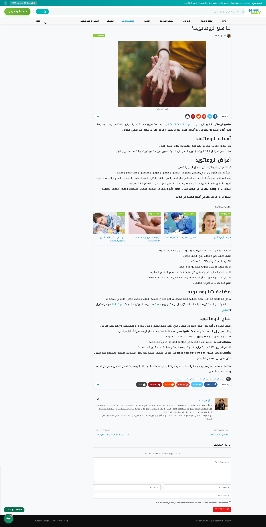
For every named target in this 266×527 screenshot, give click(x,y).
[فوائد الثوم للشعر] (215, 223)
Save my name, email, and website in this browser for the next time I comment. (191, 502)
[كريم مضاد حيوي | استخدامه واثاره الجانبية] (144, 223)
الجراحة (147, 21)
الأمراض (186, 21)
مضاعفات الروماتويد (175, 378)
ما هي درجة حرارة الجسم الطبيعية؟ (112, 434)
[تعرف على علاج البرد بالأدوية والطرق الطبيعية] (109, 223)
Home (223, 21)
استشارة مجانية (16, 11)
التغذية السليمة (166, 21)
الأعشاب (110, 21)
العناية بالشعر (225, 213)
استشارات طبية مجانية (89, 21)
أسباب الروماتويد (218, 378)
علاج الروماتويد (190, 378)
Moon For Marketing (59, 521)
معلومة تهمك (127, 21)
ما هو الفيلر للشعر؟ (218, 434)
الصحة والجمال (206, 21)
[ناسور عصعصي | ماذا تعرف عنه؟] (180, 223)
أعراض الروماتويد (203, 378)
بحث (40, 11)
